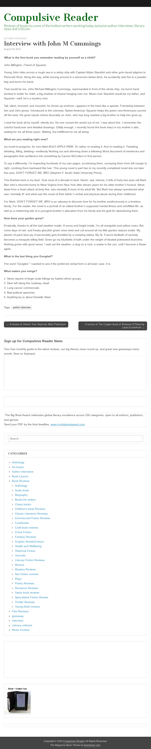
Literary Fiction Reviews (30, 560)
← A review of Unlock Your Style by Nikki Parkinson (36, 324)
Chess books (23, 504)
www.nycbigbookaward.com (68, 424)
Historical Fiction (25, 550)
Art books (18, 467)
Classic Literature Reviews (31, 513)
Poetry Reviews (24, 583)
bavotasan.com (92, 745)
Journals (20, 555)
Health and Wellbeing (28, 546)
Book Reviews (20, 480)
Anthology (18, 462)
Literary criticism (22, 625)
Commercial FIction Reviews (32, 518)
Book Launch (20, 476)
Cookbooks (22, 522)
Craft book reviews (26, 527)
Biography (21, 494)
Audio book (22, 490)
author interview (22, 307)
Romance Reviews (26, 588)
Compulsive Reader (51, 17)
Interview (17, 620)
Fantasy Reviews (25, 536)
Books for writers (25, 499)
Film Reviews (20, 611)
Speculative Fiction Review (31, 597)
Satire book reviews (27, 592)
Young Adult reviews (27, 606)
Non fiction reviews (26, 574)
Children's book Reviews (30, 508)
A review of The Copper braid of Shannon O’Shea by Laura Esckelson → (115, 326)
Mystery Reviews (25, 569)
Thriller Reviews (25, 602)
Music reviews (20, 629)
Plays (18, 578)
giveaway (18, 616)
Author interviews (15, 38)
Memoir (19, 564)
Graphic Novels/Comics (29, 541)
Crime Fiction (23, 532)
